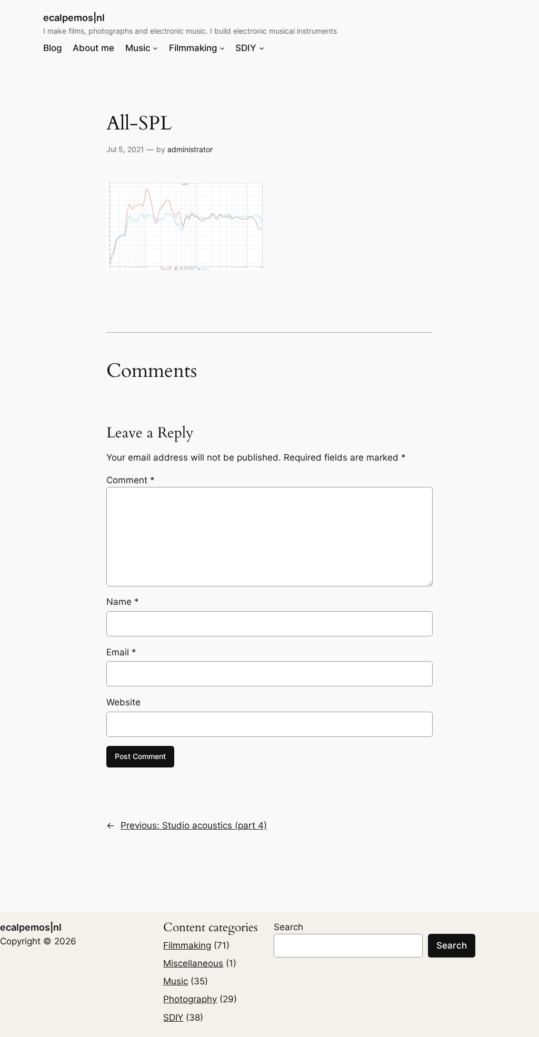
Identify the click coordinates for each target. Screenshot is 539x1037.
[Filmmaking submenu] (222, 48)
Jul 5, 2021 (125, 149)
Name (122, 601)
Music (175, 981)
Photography (190, 999)
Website (123, 702)
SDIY (173, 1017)
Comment (130, 480)
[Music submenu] (155, 48)
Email (121, 652)
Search (288, 927)
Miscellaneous (193, 963)
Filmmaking (187, 945)
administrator (190, 149)
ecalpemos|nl (74, 17)
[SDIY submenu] (261, 48)
